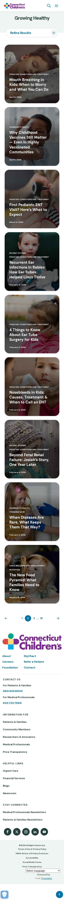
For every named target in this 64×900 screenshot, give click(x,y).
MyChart (30, 656)
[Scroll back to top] (59, 894)
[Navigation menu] (56, 6)
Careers (8, 662)
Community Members (16, 729)
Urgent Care (10, 770)
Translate (46, 878)
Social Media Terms (32, 862)
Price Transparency (15, 752)
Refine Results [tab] (20, 33)
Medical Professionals (16, 744)
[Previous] (7, 618)
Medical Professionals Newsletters (24, 812)
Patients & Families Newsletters (23, 819)
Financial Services (14, 778)
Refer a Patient (34, 662)
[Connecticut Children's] (14, 6)
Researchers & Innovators (19, 737)
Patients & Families (15, 722)
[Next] (57, 618)
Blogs (6, 785)
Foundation (10, 667)
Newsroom (9, 793)
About (6, 656)
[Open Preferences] (4, 894)
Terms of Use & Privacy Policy (32, 849)
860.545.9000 (13, 691)
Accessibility (32, 858)
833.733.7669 (12, 703)
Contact (29, 667)
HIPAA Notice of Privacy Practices (32, 853)
